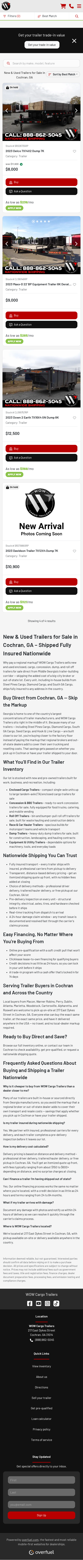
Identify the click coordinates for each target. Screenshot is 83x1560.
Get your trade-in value (42, 44)
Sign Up (41, 1515)
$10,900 (12, 566)
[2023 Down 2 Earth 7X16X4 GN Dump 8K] (41, 378)
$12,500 (12, 433)
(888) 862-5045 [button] (44, 1339)
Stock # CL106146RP (16, 279)
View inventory (41, 1366)
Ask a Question (23, 191)
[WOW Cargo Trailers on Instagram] (46, 1303)
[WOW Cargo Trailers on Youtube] (37, 1303)
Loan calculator (41, 1418)
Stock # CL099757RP (17, 412)
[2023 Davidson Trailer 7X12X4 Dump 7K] (41, 512)
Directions (41, 1387)
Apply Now (14, 208)
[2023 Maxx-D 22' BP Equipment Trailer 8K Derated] (41, 245)
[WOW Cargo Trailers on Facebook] (28, 1303)
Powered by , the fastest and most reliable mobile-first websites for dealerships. (41, 1542)
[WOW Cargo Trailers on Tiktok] (54, 1303)
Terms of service (41, 1440)
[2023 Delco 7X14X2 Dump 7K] (41, 112)
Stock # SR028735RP (17, 145)
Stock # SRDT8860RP (17, 545)
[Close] (74, 40)
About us (41, 1376)
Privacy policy (41, 1429)
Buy (16, 182)
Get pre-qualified (41, 1408)
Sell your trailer (41, 1398)
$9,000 (12, 300)
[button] (71, 6)
